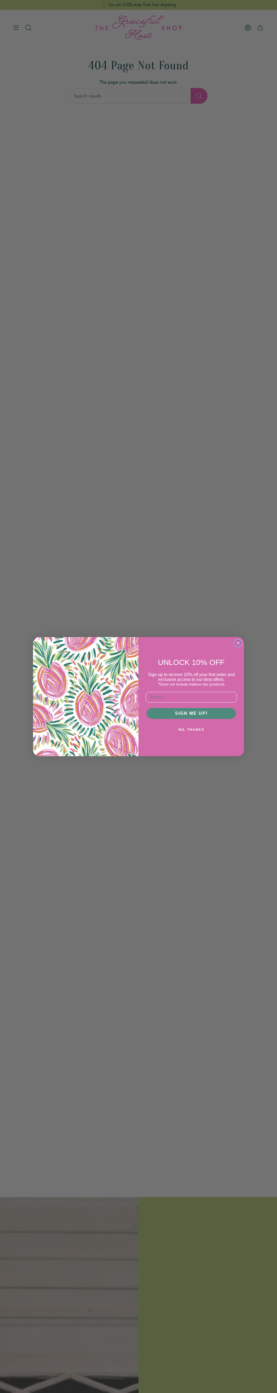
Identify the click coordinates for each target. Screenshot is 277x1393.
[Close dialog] (238, 643)
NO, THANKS (191, 730)
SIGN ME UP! (191, 713)
